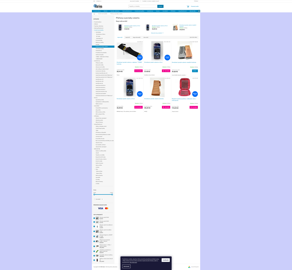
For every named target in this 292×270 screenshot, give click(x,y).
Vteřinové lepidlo (100, 55)
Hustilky (97, 44)
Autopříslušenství (98, 124)
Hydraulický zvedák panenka (102, 102)
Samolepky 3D (99, 38)
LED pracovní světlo (100, 67)
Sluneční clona (99, 142)
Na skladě (99, 199)
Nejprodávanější (136, 37)
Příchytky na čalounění (101, 132)
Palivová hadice (99, 175)
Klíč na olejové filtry (100, 114)
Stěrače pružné (99, 120)
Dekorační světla (99, 65)
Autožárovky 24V (99, 81)
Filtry (97, 169)
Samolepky (98, 32)
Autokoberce (99, 50)
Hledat (160, 6)
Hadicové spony (99, 163)
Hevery (95, 98)
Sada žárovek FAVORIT (101, 93)
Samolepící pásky (100, 48)
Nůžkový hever (99, 104)
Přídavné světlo (99, 63)
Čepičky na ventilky (100, 155)
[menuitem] (97, 11)
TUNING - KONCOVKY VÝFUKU (102, 57)
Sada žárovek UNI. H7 (100, 89)
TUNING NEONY (99, 59)
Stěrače (96, 24)
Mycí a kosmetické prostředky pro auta (105, 140)
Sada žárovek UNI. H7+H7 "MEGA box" (104, 77)
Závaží (97, 153)
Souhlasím (166, 260)
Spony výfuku (99, 165)
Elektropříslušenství (98, 28)
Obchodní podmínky (134, 1)
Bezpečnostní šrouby (101, 157)
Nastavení (126, 266)
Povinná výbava (97, 22)
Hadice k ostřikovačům (101, 151)
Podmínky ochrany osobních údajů (150, 1)
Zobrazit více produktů (156, 33)
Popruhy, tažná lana (98, 26)
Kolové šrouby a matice (101, 159)
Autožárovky (97, 61)
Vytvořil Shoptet (195, 267)
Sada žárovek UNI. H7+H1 (101, 91)
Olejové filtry (99, 173)
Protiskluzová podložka (101, 52)
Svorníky (98, 179)
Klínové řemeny (99, 122)
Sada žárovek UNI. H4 (100, 85)
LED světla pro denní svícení (102, 69)
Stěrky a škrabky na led (101, 126)
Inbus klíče (98, 110)
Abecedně (146, 37)
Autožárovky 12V (99, 79)
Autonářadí (96, 106)
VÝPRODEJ (96, 116)
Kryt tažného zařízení (100, 145)
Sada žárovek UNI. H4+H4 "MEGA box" (104, 75)
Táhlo (97, 130)
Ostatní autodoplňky (99, 30)
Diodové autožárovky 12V (101, 73)
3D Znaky (98, 36)
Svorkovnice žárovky (100, 71)
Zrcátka (97, 183)
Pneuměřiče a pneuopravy (102, 108)
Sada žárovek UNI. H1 (100, 87)
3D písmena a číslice (100, 34)
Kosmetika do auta (100, 138)
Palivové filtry (99, 171)
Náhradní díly (97, 149)
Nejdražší (128, 37)
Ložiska (97, 167)
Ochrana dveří (99, 136)
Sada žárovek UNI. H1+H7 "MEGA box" (104, 95)
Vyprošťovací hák (100, 100)
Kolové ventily (99, 161)
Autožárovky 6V (99, 83)
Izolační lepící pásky (100, 128)
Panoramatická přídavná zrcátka (103, 134)
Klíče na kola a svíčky (100, 112)
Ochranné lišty (99, 40)
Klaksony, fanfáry (100, 42)
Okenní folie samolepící (101, 118)
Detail (195, 70)
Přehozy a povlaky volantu (102, 46)
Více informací (133, 262)
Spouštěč (98, 177)
